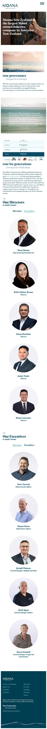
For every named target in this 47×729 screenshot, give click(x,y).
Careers (6, 690)
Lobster (27, 690)
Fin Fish (26, 687)
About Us (6, 687)
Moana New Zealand (10, 6)
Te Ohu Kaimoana (13, 176)
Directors (17, 445)
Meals (26, 695)
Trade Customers (9, 684)
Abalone (27, 684)
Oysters (26, 692)
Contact (6, 692)
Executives (29, 211)
